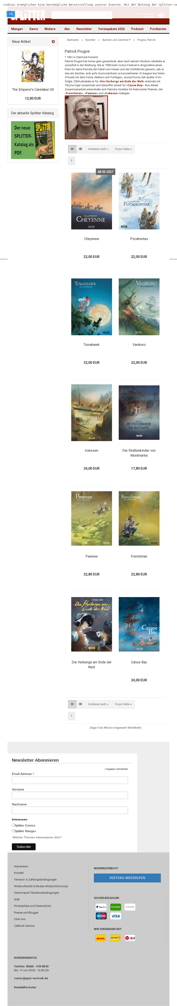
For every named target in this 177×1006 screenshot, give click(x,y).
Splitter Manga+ (25, 831)
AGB (17, 899)
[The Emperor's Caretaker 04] (33, 66)
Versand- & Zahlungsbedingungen (35, 879)
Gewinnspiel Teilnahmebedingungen (36, 892)
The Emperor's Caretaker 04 (33, 89)
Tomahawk (92, 345)
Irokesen (111, 93)
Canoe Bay (139, 662)
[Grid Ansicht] (72, 149)
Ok (11, 14)
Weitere (49, 29)
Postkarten (158, 29)
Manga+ (17, 29)
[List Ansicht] (80, 149)
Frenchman (139, 556)
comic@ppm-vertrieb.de (31, 978)
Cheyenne (91, 239)
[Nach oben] (165, 999)
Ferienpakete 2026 (111, 29)
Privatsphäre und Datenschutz (32, 905)
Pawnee (91, 556)
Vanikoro (139, 345)
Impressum (21, 866)
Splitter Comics (25, 825)
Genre (33, 29)
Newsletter (84, 29)
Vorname (18, 789)
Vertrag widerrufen (127, 878)
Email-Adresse (23, 774)
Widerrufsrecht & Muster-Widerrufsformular (41, 886)
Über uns (19, 919)
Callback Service (24, 925)
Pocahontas (139, 239)
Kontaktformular (25, 987)
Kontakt (19, 872)
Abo (67, 29)
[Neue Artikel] (53, 41)
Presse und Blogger (26, 912)
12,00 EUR (33, 98)
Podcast (137, 29)
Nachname (19, 804)
